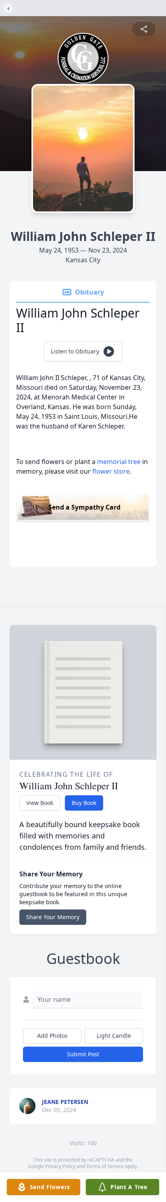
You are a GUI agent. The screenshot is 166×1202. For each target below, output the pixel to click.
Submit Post (83, 1054)
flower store (111, 471)
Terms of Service (105, 1166)
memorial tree (119, 461)
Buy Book (84, 803)
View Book (39, 803)
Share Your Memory (52, 917)
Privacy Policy (60, 1166)
